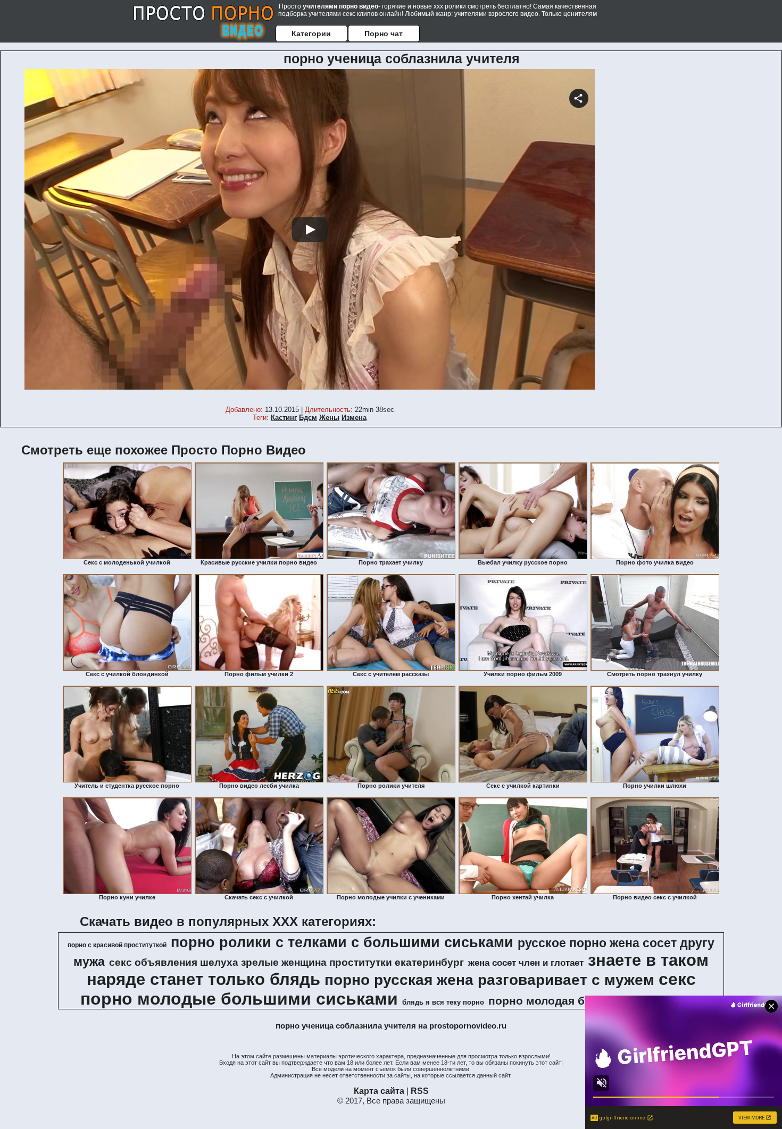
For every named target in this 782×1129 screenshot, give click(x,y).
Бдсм (308, 418)
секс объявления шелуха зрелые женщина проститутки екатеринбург (286, 962)
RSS (420, 1091)
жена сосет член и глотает (526, 962)
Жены (329, 418)
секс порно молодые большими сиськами (388, 989)
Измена (354, 418)
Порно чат (383, 33)
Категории (311, 33)
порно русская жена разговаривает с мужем (489, 980)
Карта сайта (379, 1091)
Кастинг (284, 418)
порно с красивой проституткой (117, 945)
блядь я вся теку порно (443, 1002)
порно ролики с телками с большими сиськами (342, 942)
